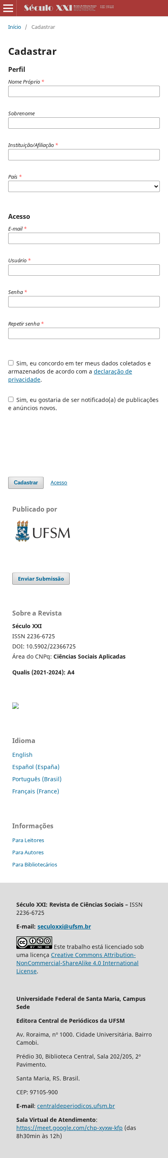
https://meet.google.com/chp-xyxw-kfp (69, 1128)
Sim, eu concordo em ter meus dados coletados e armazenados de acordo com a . (79, 371)
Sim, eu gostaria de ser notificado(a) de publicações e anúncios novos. (83, 404)
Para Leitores (28, 840)
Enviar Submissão (41, 578)
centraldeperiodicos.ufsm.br (76, 1106)
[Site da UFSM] (42, 543)
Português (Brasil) (37, 779)
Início (14, 26)
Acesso (59, 482)
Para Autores (28, 852)
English (22, 754)
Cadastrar (26, 483)
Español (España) (36, 767)
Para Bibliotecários (34, 864)
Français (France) (35, 791)
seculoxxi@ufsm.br (64, 926)
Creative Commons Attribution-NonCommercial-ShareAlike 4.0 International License (77, 963)
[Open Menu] (8, 8)
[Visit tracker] (15, 707)
